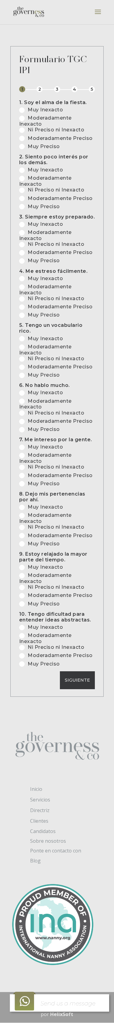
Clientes (39, 821)
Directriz (40, 810)
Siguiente (77, 680)
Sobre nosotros (48, 841)
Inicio (36, 789)
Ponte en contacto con (55, 850)
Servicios (40, 799)
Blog (35, 860)
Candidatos (43, 831)
